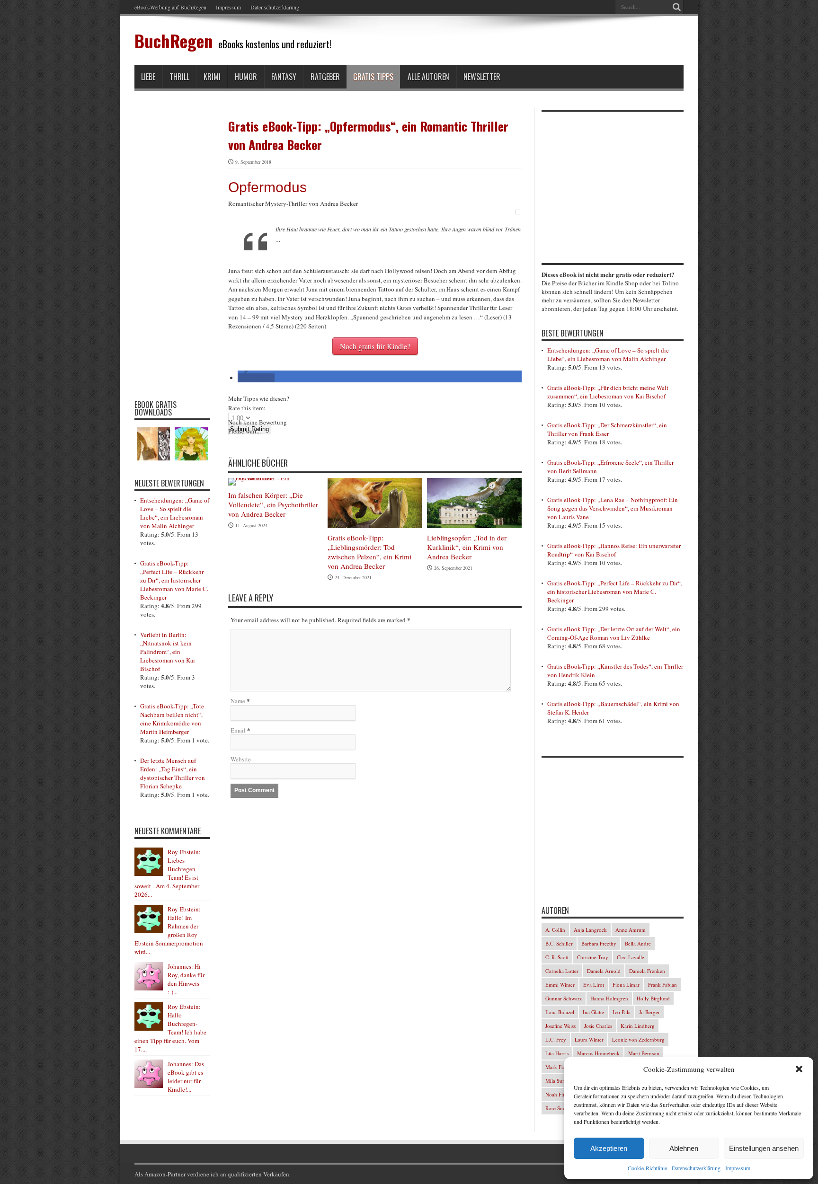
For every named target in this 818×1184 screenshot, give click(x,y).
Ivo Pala (622, 1012)
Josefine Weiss (560, 1025)
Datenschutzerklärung (696, 1168)
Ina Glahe (593, 1012)
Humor (246, 76)
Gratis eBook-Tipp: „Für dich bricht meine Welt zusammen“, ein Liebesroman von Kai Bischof (607, 391)
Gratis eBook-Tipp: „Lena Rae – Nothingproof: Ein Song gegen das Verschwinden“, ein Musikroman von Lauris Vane (612, 508)
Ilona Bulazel (559, 1012)
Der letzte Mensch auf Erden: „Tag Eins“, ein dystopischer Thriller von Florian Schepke (172, 773)
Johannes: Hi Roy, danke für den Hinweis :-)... (186, 979)
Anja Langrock (590, 929)
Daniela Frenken (647, 970)
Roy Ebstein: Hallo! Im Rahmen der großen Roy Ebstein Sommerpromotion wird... (168, 930)
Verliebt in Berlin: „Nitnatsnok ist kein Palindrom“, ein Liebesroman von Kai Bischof (167, 651)
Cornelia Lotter (561, 970)
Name (238, 701)
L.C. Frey (555, 1039)
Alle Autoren (428, 76)
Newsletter (481, 76)
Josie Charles (598, 1025)
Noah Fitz (556, 1094)
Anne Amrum (630, 929)
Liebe (148, 76)
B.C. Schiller (559, 943)
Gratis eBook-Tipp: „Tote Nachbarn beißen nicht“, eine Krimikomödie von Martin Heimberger (172, 719)
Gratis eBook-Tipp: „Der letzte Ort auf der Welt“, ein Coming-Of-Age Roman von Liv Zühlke (613, 633)
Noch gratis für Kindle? (375, 346)
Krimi (212, 76)
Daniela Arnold (604, 970)
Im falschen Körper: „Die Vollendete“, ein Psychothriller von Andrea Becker (273, 504)
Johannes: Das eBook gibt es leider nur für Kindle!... (186, 1077)
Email (238, 730)
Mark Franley (560, 1066)
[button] (799, 1069)
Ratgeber (325, 76)
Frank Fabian (662, 984)
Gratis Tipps (373, 76)
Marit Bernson (643, 1053)
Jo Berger (649, 1012)
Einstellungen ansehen (764, 1148)
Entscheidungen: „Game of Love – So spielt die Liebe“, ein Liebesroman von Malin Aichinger (174, 513)
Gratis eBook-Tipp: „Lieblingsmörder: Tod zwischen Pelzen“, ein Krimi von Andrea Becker (369, 552)
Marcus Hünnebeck (598, 1053)
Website (241, 759)
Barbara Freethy (598, 943)
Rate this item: (247, 408)
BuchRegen (173, 40)
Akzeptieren (608, 1148)
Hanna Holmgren (609, 998)
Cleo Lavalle (630, 957)
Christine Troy (592, 957)
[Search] (676, 7)
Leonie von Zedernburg (638, 1039)
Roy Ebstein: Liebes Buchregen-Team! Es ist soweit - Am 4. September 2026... (167, 873)
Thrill (179, 76)
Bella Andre (638, 943)
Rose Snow (557, 1108)
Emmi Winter (560, 984)
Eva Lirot (593, 984)
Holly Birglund (653, 998)
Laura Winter (589, 1039)
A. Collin (555, 929)
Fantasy (283, 76)
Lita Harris (557, 1053)
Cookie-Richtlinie (647, 1168)
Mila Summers (561, 1080)
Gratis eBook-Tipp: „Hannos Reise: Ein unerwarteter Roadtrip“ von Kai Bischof (614, 549)
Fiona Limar (626, 984)
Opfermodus (267, 187)
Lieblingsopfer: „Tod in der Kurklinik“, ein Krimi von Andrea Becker (467, 547)
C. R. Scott (557, 957)
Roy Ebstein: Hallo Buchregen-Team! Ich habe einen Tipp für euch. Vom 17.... (170, 1027)
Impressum (737, 1168)
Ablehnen (683, 1148)
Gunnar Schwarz (563, 998)
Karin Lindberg (638, 1025)
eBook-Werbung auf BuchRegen (170, 7)
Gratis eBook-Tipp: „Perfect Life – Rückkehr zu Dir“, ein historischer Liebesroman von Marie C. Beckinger (174, 580)
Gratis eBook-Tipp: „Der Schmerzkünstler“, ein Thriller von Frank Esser (607, 429)
